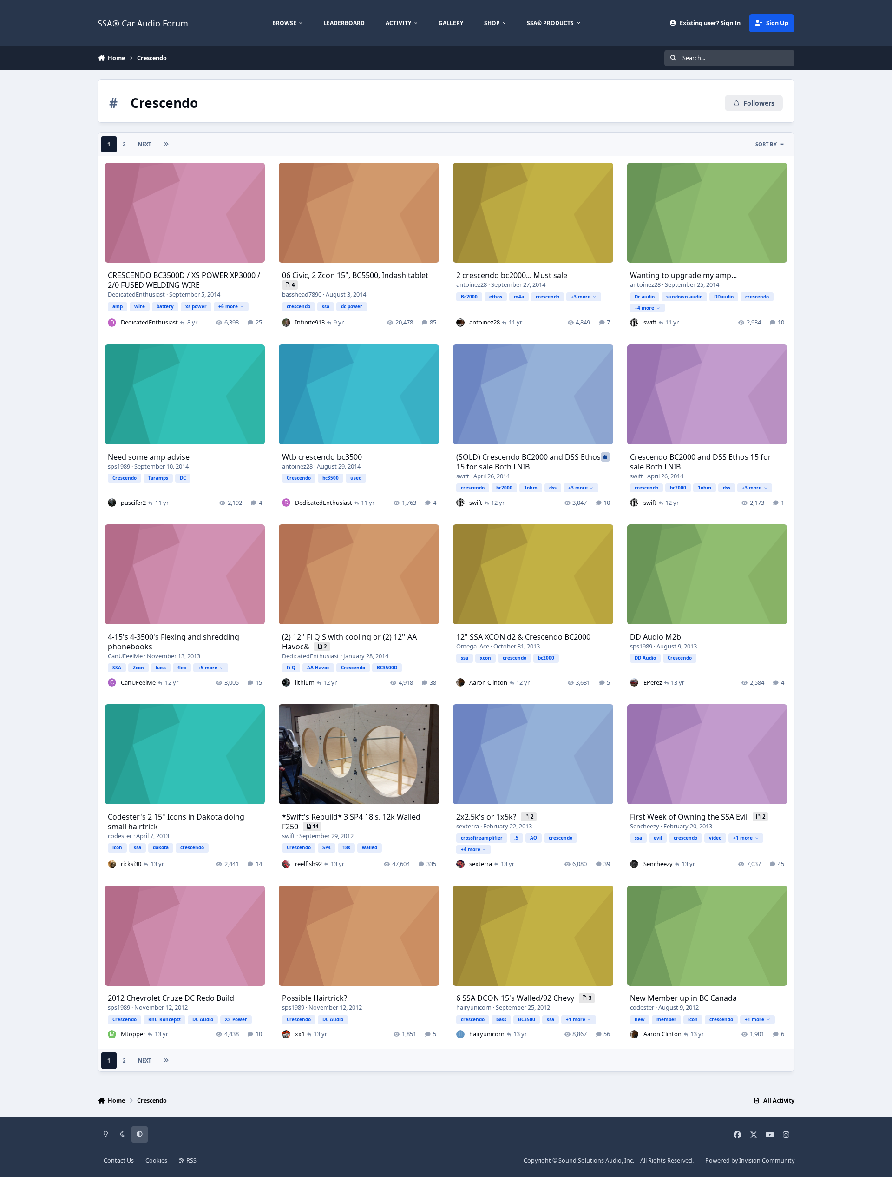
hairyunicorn (474, 1007)
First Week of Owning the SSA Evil (689, 817)
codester (120, 836)
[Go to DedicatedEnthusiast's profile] (112, 322)
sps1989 (119, 466)
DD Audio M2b (655, 637)
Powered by (749, 1160)
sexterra (467, 826)
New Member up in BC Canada (683, 998)
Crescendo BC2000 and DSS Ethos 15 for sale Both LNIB (700, 462)
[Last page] (166, 144)
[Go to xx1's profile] (286, 1034)
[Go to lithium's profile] (286, 682)
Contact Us (119, 1160)
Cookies (156, 1160)
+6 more (228, 306)
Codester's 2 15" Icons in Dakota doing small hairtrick (176, 822)
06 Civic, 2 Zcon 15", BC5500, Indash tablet (355, 275)
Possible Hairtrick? (314, 998)
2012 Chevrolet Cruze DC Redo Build (171, 998)
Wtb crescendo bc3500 (322, 457)
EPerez (652, 682)
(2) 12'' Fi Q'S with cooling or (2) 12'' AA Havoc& (349, 642)
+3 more (580, 296)
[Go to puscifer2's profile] (112, 502)
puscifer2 (133, 502)
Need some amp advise (149, 457)
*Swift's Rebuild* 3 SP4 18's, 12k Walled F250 (351, 822)
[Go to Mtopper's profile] (112, 1034)
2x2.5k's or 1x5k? (487, 817)
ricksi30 (131, 864)
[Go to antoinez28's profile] (460, 322)
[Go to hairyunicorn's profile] (460, 1034)
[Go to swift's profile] (634, 322)
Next (144, 144)
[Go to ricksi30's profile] (112, 864)
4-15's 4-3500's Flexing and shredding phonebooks (173, 642)
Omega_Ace (472, 646)
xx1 (300, 1034)
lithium (305, 682)
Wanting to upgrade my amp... (683, 275)
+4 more (644, 307)
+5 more (207, 667)
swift (649, 322)
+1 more (743, 837)
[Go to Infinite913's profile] (286, 322)
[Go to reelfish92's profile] (286, 864)
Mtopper (133, 1034)
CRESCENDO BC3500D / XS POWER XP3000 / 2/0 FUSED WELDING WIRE (184, 280)
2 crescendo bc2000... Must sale (511, 275)
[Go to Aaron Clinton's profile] (460, 682)
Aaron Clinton (488, 682)
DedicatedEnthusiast (136, 294)
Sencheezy (644, 826)
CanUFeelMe (125, 656)
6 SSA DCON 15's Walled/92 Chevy (516, 998)
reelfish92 (308, 864)
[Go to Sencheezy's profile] (634, 864)
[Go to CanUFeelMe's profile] (112, 682)
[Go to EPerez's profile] (634, 682)
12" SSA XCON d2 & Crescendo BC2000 (523, 637)
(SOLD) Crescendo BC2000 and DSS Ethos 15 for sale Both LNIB (528, 462)
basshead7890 (301, 294)
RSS (191, 1160)
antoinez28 (471, 284)
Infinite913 (310, 322)
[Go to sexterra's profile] (460, 864)
